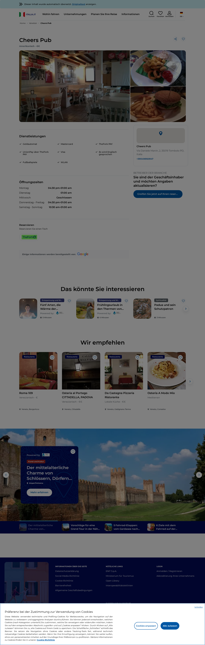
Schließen (198, 607)
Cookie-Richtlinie (46, 640)
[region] (102, 624)
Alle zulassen (170, 625)
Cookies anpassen (146, 625)
